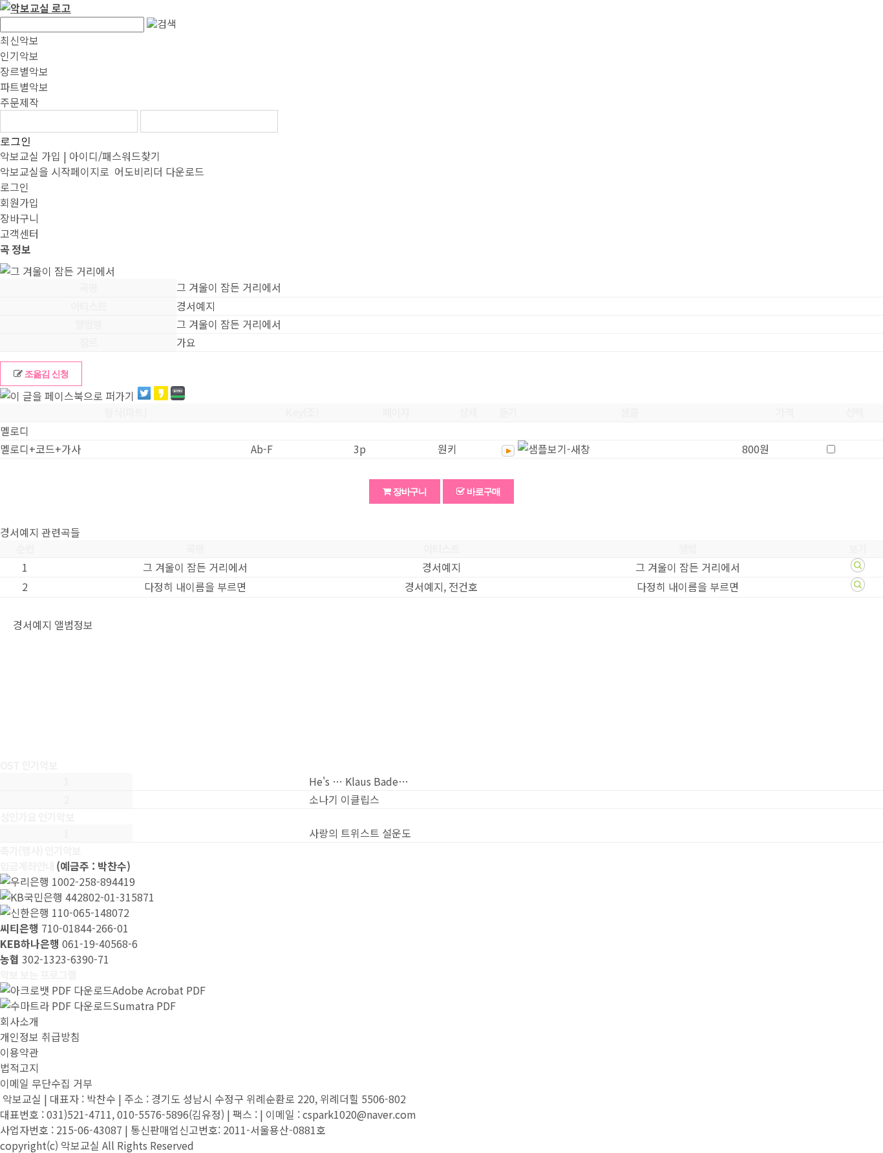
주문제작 (19, 102)
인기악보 (19, 55)
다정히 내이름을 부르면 (195, 586)
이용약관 (19, 1052)
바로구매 (482, 491)
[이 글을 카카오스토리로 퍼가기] (161, 395)
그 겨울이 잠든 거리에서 (195, 567)
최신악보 (19, 40)
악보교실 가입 (30, 156)
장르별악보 (24, 71)
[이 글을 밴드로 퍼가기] (178, 395)
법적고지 (19, 1067)
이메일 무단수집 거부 (46, 1083)
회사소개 (19, 1021)
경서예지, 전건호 (441, 586)
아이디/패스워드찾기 (114, 156)
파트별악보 (24, 86)
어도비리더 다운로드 (158, 171)
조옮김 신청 (46, 374)
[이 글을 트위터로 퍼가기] (144, 395)
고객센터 (19, 233)
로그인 (15, 141)
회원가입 (19, 202)
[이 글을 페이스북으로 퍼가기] (67, 396)
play (508, 451)
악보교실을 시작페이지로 (54, 171)
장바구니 (19, 218)
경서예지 (441, 567)
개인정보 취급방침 (40, 1036)
